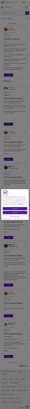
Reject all (15, 212)
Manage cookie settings (15, 216)
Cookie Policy (20, 204)
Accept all (15, 208)
